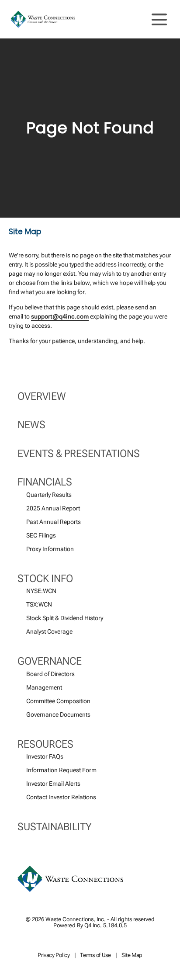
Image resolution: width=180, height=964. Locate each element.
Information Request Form (61, 769)
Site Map (132, 955)
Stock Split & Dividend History (64, 617)
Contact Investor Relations (61, 797)
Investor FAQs (44, 756)
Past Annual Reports (53, 521)
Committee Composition (58, 700)
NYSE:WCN (41, 590)
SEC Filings (41, 535)
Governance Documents (58, 714)
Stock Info (45, 578)
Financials (44, 482)
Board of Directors (50, 673)
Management (44, 687)
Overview (41, 396)
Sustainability (54, 827)
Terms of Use (95, 955)
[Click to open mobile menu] (159, 19)
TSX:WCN (39, 604)
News (31, 425)
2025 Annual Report (53, 508)
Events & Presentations (78, 453)
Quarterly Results (49, 494)
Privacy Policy (54, 955)
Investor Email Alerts (53, 783)
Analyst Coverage (49, 631)
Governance (49, 661)
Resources (45, 744)
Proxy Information (50, 548)
